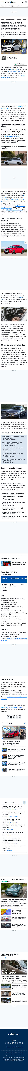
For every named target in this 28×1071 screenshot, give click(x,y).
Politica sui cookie (19, 1052)
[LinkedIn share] (14, 717)
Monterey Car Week (12, 809)
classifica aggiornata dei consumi (12, 707)
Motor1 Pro (19, 6)
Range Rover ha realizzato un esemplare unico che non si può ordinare (11, 840)
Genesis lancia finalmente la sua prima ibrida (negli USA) (13, 826)
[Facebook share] (8, 717)
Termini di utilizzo (20, 1055)
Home (2, 19)
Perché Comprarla (12, 822)
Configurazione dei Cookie (10, 1055)
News (2, 6)
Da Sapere (12, 6)
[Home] (10, 2)
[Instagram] (17, 1043)
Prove (6, 6)
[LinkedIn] (10, 1043)
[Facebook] (5, 1043)
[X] (8, 1043)
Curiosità (9, 850)
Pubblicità (14, 1047)
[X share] (11, 717)
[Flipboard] (13, 1043)
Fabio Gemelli (12, 57)
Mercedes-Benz (10, 19)
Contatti (20, 1047)
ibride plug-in (14, 69)
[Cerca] (23, 2)
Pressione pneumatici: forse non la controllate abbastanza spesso (12, 833)
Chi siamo (7, 1047)
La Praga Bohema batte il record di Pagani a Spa (12, 847)
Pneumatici (10, 835)
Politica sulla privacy (9, 1052)
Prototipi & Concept (13, 816)
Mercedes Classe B (14, 71)
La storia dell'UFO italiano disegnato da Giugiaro (13, 813)
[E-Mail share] (20, 717)
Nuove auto (10, 829)
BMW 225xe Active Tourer (14, 210)
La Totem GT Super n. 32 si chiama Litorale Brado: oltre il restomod (12, 807)
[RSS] (22, 1043)
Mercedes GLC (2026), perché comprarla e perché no (11, 820)
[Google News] (15, 1043)
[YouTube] (20, 1043)
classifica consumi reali (12, 136)
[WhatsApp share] (17, 717)
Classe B (19, 19)
